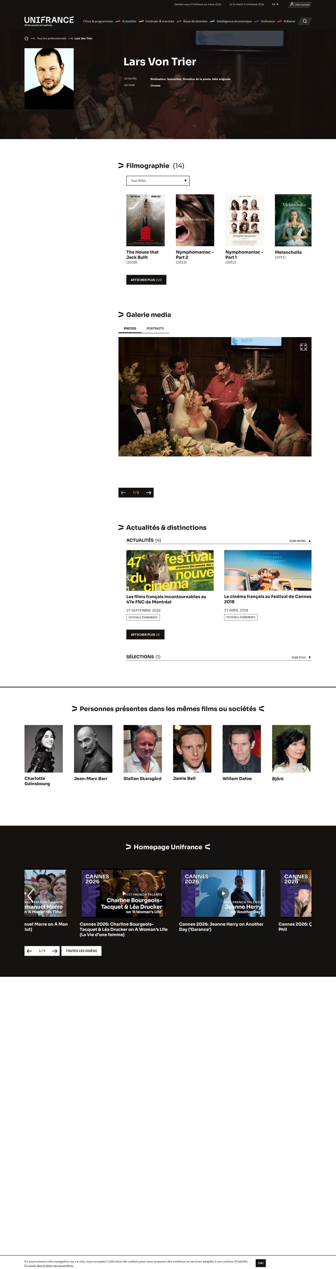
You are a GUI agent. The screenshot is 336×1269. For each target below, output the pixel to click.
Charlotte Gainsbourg (37, 781)
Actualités (129, 21)
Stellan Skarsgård (143, 778)
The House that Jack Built (142, 255)
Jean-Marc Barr (90, 778)
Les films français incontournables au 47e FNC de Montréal (166, 599)
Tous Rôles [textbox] (138, 181)
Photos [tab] (130, 328)
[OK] (260, 1263)
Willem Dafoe (237, 778)
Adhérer (289, 21)
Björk (278, 778)
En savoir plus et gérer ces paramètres (48, 1265)
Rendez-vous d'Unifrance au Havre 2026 (197, 4)
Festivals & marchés (160, 21)
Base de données (195, 21)
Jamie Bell (184, 778)
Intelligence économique (234, 21)
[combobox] (158, 181)
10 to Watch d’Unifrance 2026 (246, 4)
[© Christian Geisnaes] (215, 396)
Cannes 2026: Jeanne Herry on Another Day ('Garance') (166, 927)
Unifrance (268, 21)
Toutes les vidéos (81, 951)
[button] (303, 347)
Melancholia (288, 252)
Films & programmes (98, 21)
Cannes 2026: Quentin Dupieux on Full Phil (264, 927)
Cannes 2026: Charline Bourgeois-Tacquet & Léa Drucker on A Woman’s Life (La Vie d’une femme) (68, 929)
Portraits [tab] (155, 328)
